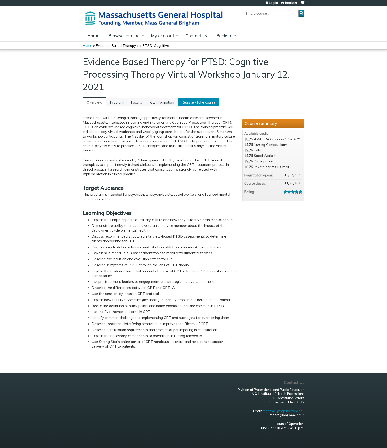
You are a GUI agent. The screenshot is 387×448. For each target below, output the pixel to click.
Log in (273, 2)
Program (117, 102)
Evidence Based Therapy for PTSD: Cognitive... (133, 45)
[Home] (155, 18)
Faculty (137, 102)
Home (93, 35)
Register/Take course (198, 102)
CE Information (162, 102)
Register (291, 2)
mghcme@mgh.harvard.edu (283, 411)
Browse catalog (124, 35)
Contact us (196, 35)
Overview (94, 102)
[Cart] (302, 4)
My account (162, 35)
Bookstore (226, 35)
